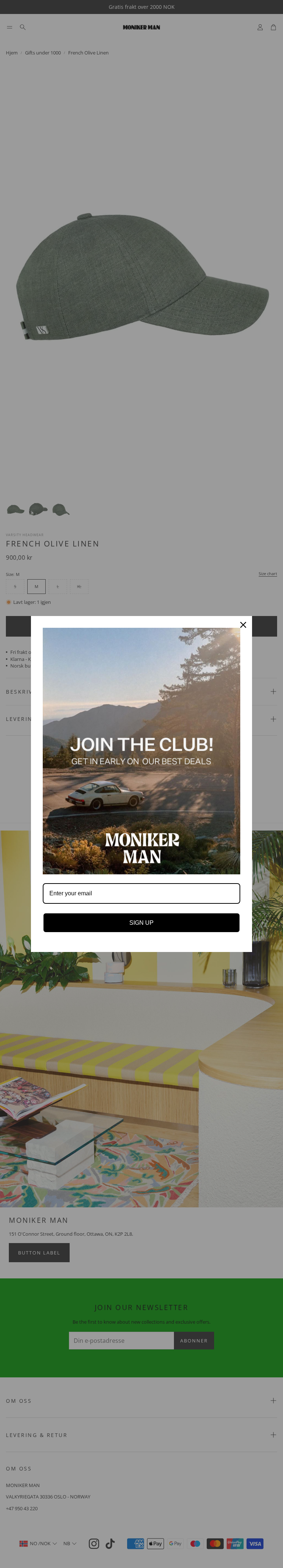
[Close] (243, 625)
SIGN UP (141, 923)
